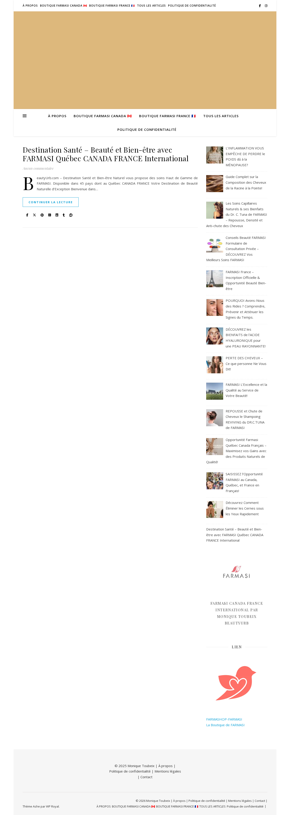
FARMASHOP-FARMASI (224, 719)
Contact (146, 777)
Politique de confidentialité (192, 5)
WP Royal (52, 806)
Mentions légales (168, 771)
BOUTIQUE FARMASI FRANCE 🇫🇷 (112, 5)
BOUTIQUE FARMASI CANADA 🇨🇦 (63, 5)
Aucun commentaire (38, 168)
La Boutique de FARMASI (225, 725)
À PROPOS (30, 5)
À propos (165, 765)
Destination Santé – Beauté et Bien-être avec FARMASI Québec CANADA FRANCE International (105, 154)
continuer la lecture (51, 202)
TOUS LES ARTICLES (151, 5)
